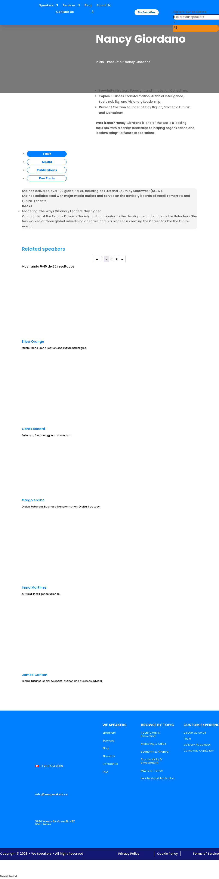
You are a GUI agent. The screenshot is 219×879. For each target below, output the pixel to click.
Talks (47, 154)
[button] (109, 869)
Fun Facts (47, 178)
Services (69, 5)
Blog (88, 5)
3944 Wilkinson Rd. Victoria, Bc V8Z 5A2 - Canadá (55, 822)
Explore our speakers (189, 12)
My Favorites (146, 12)
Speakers (46, 5)
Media (47, 162)
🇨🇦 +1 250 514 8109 (49, 766)
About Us (103, 5)
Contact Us (65, 12)
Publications (47, 170)
